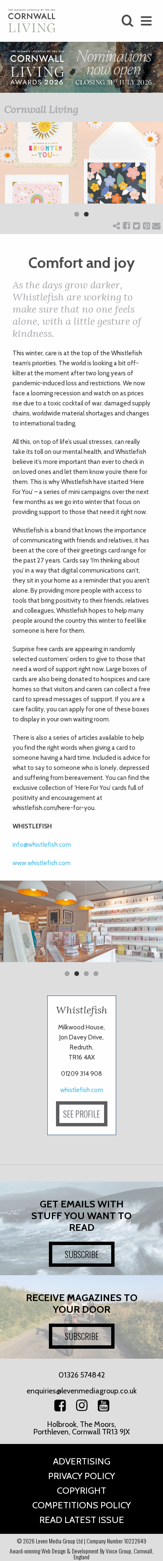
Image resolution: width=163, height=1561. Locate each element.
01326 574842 (82, 1375)
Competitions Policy (81, 1505)
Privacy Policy (81, 1476)
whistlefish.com (81, 1090)
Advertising (81, 1461)
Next (150, 175)
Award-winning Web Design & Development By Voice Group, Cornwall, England (81, 1553)
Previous (12, 175)
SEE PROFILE (81, 1114)
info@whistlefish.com (42, 844)
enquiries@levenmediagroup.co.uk (82, 1391)
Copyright (81, 1490)
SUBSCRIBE (82, 1254)
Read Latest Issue (81, 1519)
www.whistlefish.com (42, 863)
